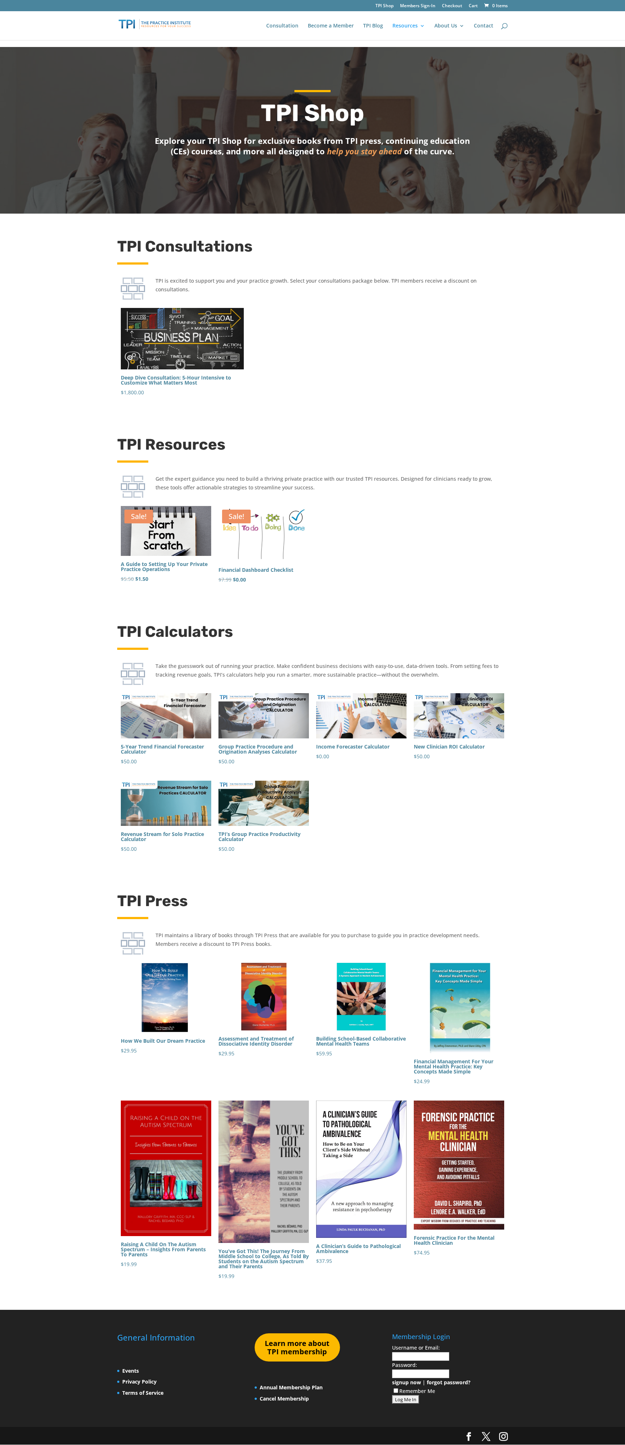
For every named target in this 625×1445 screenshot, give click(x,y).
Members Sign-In (417, 6)
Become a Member (331, 26)
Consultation (282, 26)
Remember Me (417, 1391)
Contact (483, 26)
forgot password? (449, 1382)
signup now (406, 1382)
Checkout (452, 6)
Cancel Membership (284, 1398)
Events (130, 1370)
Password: (404, 1365)
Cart (473, 6)
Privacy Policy (139, 1381)
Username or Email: (416, 1347)
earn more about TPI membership (297, 1347)
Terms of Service (142, 1392)
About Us (445, 26)
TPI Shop (384, 6)
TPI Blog (373, 26)
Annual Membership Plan (291, 1387)
